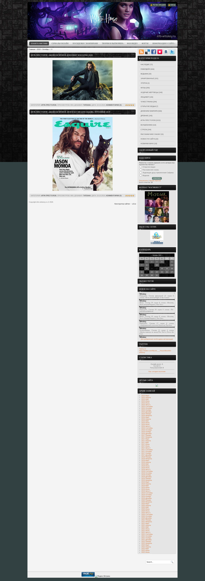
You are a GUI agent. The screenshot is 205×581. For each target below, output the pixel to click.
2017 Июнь (145, 444)
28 (142, 275)
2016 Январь (146, 414)
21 (142, 272)
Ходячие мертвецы (149, 92)
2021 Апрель (146, 525)
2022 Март (145, 545)
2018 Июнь (145, 466)
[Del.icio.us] (147, 51)
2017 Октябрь (146, 451)
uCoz (134, 204)
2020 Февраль (146, 502)
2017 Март (145, 439)
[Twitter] (172, 51)
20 (172, 268)
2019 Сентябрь (147, 493)
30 (152, 275)
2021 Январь (146, 520)
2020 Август (146, 513)
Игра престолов (48, 105)
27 (172, 272)
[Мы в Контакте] (156, 245)
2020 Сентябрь (147, 514)
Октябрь (45, 49)
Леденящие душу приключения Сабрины (158, 173)
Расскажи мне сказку (150, 134)
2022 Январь (146, 541)
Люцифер (145, 97)
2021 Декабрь (146, 540)
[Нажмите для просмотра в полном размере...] (83, 99)
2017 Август (146, 448)
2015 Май (145, 399)
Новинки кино (147, 143)
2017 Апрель (146, 441)
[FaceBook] (153, 51)
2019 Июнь (145, 487)
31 (157, 275)
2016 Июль (145, 424)
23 (152, 272)
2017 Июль (145, 446)
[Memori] (159, 51)
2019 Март (145, 482)
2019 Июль (145, 489)
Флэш (143, 88)
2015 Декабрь (146, 412)
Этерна (144, 83)
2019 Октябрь (146, 495)
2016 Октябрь (146, 430)
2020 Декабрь (146, 518)
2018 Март (145, 460)
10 (157, 265)
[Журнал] (157, 222)
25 (162, 272)
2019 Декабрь (146, 498)
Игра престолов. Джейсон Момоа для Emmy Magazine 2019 (62, 55)
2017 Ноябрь (146, 453)
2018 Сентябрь (147, 471)
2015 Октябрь (146, 408)
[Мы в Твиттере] (156, 240)
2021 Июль (145, 531)
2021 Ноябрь (146, 538)
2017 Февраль (146, 437)
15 (147, 268)
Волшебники (146, 125)
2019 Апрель (146, 484)
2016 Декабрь (146, 433)
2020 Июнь (145, 509)
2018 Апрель (146, 462)
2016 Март (145, 417)
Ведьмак (144, 74)
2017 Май (145, 442)
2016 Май (145, 421)
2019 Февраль (146, 480)
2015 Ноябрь (146, 410)
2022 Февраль (146, 543)
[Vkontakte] (166, 51)
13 (172, 265)
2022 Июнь (145, 550)
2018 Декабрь (146, 477)
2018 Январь (146, 457)
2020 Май (145, 507)
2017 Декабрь (146, 455)
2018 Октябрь (146, 473)
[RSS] (141, 51)
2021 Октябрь (146, 536)
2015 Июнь (145, 401)
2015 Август (146, 405)
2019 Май (145, 486)
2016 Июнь (145, 423)
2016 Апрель (146, 419)
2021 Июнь (145, 529)
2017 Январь (146, 435)
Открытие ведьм (148, 106)
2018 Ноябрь (146, 475)
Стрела (144, 129)
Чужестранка (147, 102)
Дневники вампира (149, 111)
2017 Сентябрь (147, 450)
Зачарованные (147, 78)
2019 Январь (146, 478)
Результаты (143, 180)
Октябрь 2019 (156, 255)
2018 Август (146, 469)
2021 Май (145, 527)
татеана (86, 105)
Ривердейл (145, 69)
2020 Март (145, 504)
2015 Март (145, 396)
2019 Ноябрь (146, 496)
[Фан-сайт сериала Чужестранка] (157, 386)
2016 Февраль (146, 415)
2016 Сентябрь (147, 428)
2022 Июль (145, 552)
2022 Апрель (146, 547)
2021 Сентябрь (147, 534)
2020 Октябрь (146, 516)
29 (147, 275)
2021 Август (146, 532)
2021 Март (145, 523)
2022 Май (145, 549)
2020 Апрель (146, 505)
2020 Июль (145, 511)
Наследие (145, 64)
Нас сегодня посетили (156, 371)
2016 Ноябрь (146, 432)
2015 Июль (145, 403)
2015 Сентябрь (147, 406)
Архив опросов (155, 180)
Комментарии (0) (114, 105)
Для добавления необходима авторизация (157, 339)
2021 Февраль (146, 522)
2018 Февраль (146, 459)
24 (157, 272)
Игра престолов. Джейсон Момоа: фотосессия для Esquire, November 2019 (70, 112)
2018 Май (145, 464)
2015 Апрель (146, 397)
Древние (144, 116)
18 (162, 268)
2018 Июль (145, 468)
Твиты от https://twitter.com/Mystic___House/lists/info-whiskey (155, 350)
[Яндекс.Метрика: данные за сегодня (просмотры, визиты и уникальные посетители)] (102, 576)
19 (167, 268)
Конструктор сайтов (122, 204)
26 (167, 272)
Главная (32, 49)
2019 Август (146, 491)
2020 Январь (146, 500)
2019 (39, 49)
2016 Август (146, 426)
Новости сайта (148, 139)
